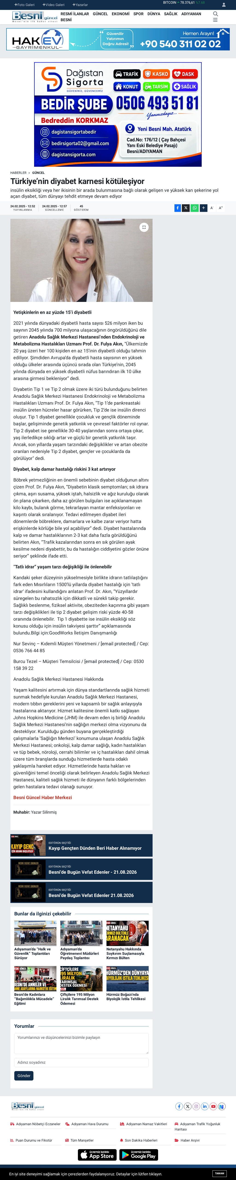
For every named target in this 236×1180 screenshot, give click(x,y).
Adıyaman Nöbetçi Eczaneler (38, 1124)
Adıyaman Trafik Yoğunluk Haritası (197, 1126)
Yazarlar (82, 5)
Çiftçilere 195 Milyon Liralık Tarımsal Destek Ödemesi (79, 998)
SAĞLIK (170, 14)
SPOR (138, 14)
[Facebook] (179, 1106)
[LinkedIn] (205, 1106)
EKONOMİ (121, 14)
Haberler (18, 173)
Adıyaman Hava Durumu (89, 1124)
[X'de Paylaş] (186, 208)
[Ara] (215, 14)
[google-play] (138, 1154)
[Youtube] (213, 1106)
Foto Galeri (26, 5)
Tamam (219, 1173)
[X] (188, 1106)
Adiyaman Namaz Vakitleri (146, 1124)
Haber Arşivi (190, 1140)
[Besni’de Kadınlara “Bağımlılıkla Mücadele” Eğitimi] (35, 978)
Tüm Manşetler (82, 1140)
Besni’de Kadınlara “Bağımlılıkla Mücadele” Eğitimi (34, 998)
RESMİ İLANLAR (75, 14)
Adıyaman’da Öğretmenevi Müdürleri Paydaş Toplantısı (79, 953)
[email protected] (118, 643)
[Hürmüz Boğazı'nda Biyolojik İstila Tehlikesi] (127, 978)
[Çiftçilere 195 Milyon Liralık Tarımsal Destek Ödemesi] (81, 978)
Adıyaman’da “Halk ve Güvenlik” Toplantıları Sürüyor (32, 953)
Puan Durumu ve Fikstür (34, 1140)
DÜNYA (154, 14)
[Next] (222, 1106)
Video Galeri (55, 5)
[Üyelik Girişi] (222, 5)
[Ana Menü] (215, 20)
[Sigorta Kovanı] (118, 114)
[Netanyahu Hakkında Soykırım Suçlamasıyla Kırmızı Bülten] (127, 933)
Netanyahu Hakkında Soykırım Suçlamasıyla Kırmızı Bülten (125, 953)
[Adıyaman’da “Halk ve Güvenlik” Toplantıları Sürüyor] (35, 933)
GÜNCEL (100, 14)
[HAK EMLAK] (118, 39)
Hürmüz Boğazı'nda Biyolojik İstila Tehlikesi (125, 996)
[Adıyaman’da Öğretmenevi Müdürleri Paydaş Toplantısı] (81, 933)
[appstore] (98, 1154)
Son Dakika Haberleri (141, 1140)
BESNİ (66, 20)
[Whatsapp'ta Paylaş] (195, 208)
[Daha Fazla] (203, 208)
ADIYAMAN (191, 14)
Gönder (24, 1075)
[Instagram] (196, 1106)
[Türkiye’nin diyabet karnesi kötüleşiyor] (81, 260)
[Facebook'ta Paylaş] (177, 208)
